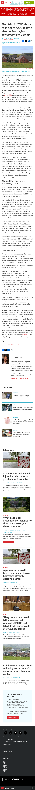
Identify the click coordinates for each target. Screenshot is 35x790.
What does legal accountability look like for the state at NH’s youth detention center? (17, 522)
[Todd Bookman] (5, 359)
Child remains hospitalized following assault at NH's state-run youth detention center (17, 670)
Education (15, 430)
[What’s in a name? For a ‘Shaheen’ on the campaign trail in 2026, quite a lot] (7, 407)
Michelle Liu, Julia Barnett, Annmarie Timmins (14, 530)
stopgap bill (26, 334)
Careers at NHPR (7, 751)
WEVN (5, 767)
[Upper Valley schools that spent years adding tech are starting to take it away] (7, 433)
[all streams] (33, 788)
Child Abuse (10, 344)
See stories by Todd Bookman (20, 378)
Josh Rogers (6, 582)
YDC (18, 341)
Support (29, 2)
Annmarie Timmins (8, 483)
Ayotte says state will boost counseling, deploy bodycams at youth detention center (16, 574)
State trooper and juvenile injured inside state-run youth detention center (17, 476)
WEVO (5, 769)
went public (8, 95)
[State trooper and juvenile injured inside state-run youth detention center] (16, 460)
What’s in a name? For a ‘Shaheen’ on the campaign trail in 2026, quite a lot (23, 409)
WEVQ (5, 770)
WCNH (5, 761)
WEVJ (4, 766)
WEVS (5, 771)
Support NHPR (12, 717)
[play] (2, 788)
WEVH (5, 765)
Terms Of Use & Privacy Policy (11, 755)
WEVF (4, 764)
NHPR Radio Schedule (8, 748)
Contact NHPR (7, 744)
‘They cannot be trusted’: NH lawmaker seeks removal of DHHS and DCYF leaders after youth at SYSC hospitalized (16, 623)
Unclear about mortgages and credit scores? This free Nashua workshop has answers (23, 421)
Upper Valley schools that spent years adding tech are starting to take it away (22, 434)
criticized (23, 302)
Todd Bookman (8, 40)
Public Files (6, 758)
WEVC (5, 762)
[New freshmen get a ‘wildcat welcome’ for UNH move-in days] (7, 395)
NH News (9, 341)
